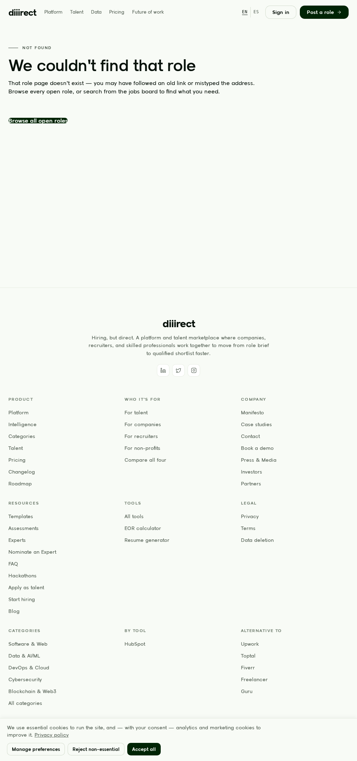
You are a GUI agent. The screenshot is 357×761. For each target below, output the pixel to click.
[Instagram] (194, 370)
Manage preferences (36, 749)
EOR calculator (142, 528)
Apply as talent (26, 587)
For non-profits (142, 448)
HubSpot (134, 644)
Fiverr (248, 667)
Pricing (116, 12)
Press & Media (258, 460)
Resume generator (146, 540)
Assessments (23, 528)
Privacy (250, 516)
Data (96, 12)
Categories (21, 436)
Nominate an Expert (32, 552)
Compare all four (145, 460)
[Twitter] (178, 370)
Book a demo (257, 448)
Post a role (320, 12)
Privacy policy (52, 735)
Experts (17, 540)
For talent (135, 412)
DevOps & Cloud (28, 667)
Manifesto (252, 412)
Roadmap (20, 484)
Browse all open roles (38, 120)
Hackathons (22, 575)
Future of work (148, 12)
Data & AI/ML (24, 656)
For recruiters (141, 436)
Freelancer (254, 679)
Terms (248, 528)
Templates (20, 516)
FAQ (13, 564)
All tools (134, 516)
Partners (251, 484)
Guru (246, 691)
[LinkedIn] (163, 370)
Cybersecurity (25, 679)
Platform (53, 12)
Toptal (248, 656)
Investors (251, 472)
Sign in (280, 12)
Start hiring (21, 599)
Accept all (144, 749)
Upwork (250, 644)
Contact (250, 436)
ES (256, 11)
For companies (142, 424)
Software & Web (27, 644)
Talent (76, 12)
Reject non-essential (96, 749)
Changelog (21, 472)
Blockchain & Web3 (32, 691)
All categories (25, 703)
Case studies (256, 424)
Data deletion (257, 540)
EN (245, 11)
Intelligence (22, 424)
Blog (14, 611)
